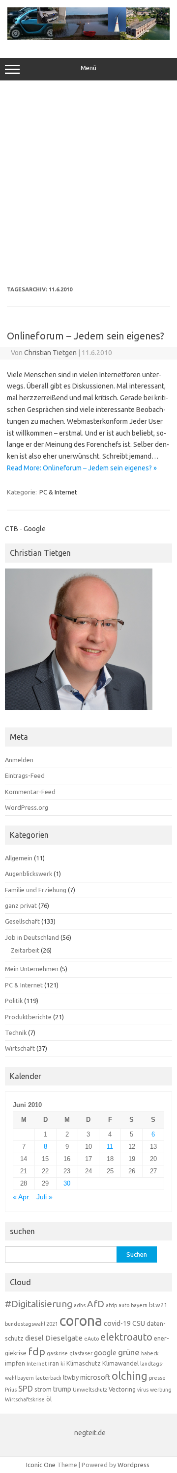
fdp (36, 1351)
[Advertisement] (88, 183)
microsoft (95, 1377)
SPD (25, 1388)
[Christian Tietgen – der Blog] (88, 37)
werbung (161, 1390)
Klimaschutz (83, 1363)
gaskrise (57, 1353)
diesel (34, 1338)
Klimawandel (120, 1363)
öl (49, 1398)
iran (53, 1363)
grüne (129, 1352)
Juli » (44, 1197)
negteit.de (90, 1433)
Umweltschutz (90, 1390)
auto (123, 1305)
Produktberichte (28, 1016)
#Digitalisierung (38, 1303)
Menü (88, 68)
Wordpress (133, 1464)
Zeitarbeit (25, 950)
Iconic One (41, 1464)
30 (66, 1183)
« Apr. (21, 1197)
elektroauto (126, 1337)
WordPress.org (26, 807)
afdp (111, 1305)
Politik (14, 1000)
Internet (37, 1364)
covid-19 (117, 1323)
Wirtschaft (20, 1048)
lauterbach (48, 1378)
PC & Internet (58, 492)
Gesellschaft (22, 921)
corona (80, 1321)
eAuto (91, 1339)
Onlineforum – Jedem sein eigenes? (85, 335)
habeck (150, 1353)
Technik (16, 1032)
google (105, 1353)
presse (157, 1378)
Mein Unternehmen (32, 968)
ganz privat (21, 905)
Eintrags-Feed (25, 775)
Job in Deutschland (32, 937)
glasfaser (80, 1353)
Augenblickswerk (28, 873)
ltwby (71, 1377)
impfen (15, 1363)
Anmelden (19, 759)
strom (43, 1389)
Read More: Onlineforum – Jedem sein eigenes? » (82, 468)
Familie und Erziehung (35, 889)
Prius (11, 1390)
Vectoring (122, 1389)
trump (62, 1389)
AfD (95, 1303)
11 (110, 1146)
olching (130, 1376)
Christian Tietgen (50, 353)
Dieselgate (64, 1338)
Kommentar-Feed (30, 791)
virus (142, 1390)
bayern (139, 1305)
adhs (80, 1305)
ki (62, 1364)
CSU (138, 1323)
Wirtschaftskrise (25, 1399)
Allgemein (18, 857)
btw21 (158, 1304)
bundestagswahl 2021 (31, 1324)
